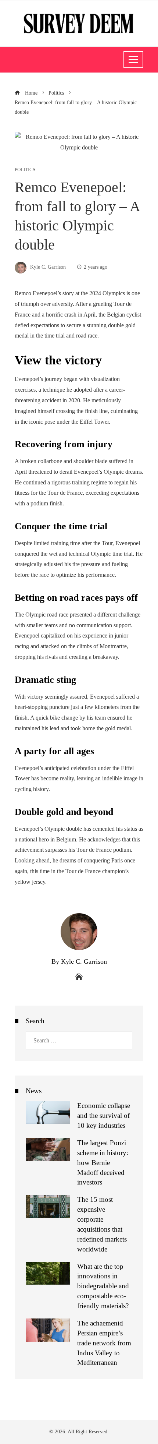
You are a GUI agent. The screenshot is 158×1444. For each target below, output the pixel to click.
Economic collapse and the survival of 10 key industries (103, 1115)
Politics (25, 169)
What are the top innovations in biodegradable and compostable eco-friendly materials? (103, 1286)
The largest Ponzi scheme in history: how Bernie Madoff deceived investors (102, 1162)
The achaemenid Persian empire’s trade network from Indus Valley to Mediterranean (104, 1343)
